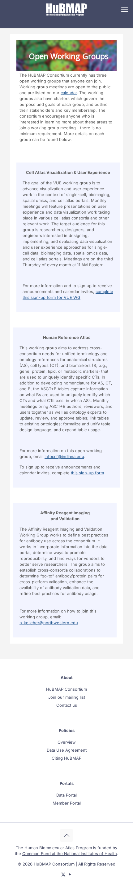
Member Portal (67, 803)
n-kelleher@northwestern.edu (48, 622)
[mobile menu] (124, 9)
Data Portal (66, 795)
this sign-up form (87, 472)
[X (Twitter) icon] (63, 874)
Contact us (66, 705)
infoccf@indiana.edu (64, 456)
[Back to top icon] (66, 835)
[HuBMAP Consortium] (66, 9)
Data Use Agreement (67, 750)
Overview (67, 742)
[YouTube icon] (69, 874)
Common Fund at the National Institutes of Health (69, 853)
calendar (69, 92)
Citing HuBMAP (66, 758)
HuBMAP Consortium (66, 689)
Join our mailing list (66, 697)
